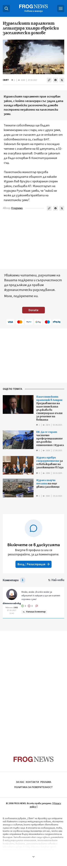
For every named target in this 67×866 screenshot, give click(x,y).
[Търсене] (6, 8)
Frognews (17, 208)
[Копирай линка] (49, 80)
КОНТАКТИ (32, 782)
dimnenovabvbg (12, 603)
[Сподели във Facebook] (55, 80)
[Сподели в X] (61, 80)
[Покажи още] (33, 856)
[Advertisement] (33, 687)
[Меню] (60, 8)
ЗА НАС (20, 782)
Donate (33, 310)
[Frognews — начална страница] (34, 759)
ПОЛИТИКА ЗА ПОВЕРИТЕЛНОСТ (33, 787)
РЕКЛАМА (45, 782)
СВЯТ (6, 80)
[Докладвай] (36, 606)
